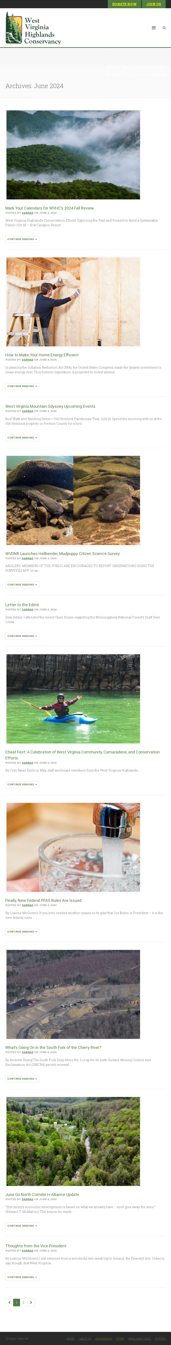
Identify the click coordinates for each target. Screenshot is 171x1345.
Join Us (153, 4)
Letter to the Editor (22, 604)
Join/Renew (103, 1338)
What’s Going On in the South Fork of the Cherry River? (53, 1047)
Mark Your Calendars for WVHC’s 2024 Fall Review (49, 208)
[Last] (31, 1302)
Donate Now (124, 4)
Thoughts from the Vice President (35, 1246)
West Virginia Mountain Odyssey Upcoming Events (50, 406)
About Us (85, 1338)
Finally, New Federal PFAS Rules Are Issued (43, 900)
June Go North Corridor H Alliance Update (42, 1194)
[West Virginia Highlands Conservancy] (33, 28)
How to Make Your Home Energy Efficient (42, 355)
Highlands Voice (139, 1338)
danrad (27, 212)
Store (120, 1338)
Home (71, 1338)
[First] (9, 1302)
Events (160, 1338)
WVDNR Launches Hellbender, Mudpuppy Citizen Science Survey (62, 553)
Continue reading (21, 239)
